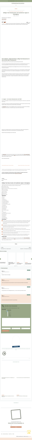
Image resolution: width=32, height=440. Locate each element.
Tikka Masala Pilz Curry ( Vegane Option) (6, 248)
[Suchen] (29, 358)
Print (3, 180)
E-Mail (13, 328)
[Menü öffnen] (16, 5)
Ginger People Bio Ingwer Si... (5, 165)
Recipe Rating (4, 309)
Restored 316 (29, 436)
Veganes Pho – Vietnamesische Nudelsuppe (25, 248)
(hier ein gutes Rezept (27, 154)
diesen (15, 155)
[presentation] (3, 257)
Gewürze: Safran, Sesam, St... (21, 165)
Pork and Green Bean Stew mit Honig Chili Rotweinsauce (23, 377)
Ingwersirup (4, 106)
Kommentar (3, 317)
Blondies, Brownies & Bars (12, 11)
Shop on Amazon (11, 165)
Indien (16, 11)
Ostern (22, 11)
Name (3, 328)
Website (23, 328)
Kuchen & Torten (19, 11)
